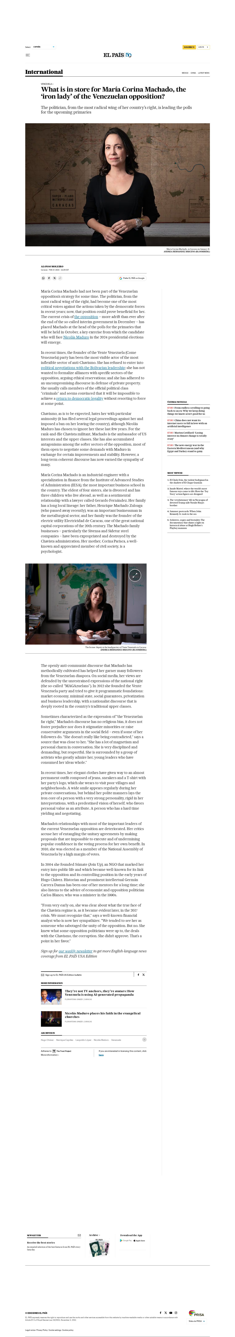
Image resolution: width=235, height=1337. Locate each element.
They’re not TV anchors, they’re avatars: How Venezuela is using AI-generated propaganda (99, 993)
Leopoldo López (83, 1040)
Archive (93, 1235)
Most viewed (174, 473)
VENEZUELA (46, 84)
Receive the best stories (41, 1243)
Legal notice (30, 1330)
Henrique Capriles (64, 1040)
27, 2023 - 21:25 (59, 270)
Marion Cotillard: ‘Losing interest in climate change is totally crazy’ (187, 435)
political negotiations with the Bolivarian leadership (83, 367)
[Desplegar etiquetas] (144, 1039)
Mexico (185, 73)
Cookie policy (67, 1330)
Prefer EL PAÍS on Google (133, 278)
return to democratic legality (79, 398)
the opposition (86, 316)
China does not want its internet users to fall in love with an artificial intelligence (187, 423)
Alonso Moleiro (52, 266)
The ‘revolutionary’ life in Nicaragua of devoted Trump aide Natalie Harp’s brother (189, 503)
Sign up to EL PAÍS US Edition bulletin (63, 975)
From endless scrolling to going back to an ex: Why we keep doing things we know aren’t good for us (188, 410)
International (44, 72)
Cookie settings (55, 1330)
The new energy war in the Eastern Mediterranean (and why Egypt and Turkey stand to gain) (185, 448)
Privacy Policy (42, 1330)
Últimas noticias (177, 402)
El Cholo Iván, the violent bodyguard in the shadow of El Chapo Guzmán (189, 481)
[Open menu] (27, 55)
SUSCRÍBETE (189, 47)
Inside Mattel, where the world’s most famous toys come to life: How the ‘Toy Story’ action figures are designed (189, 491)
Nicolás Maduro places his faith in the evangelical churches (103, 1015)
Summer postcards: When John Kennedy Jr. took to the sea (185, 512)
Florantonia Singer (74, 999)
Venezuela (116, 1040)
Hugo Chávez (47, 1040)
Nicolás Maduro (76, 337)
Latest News (203, 73)
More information (49, 1055)
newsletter (34, 1235)
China (193, 73)
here (101, 1055)
